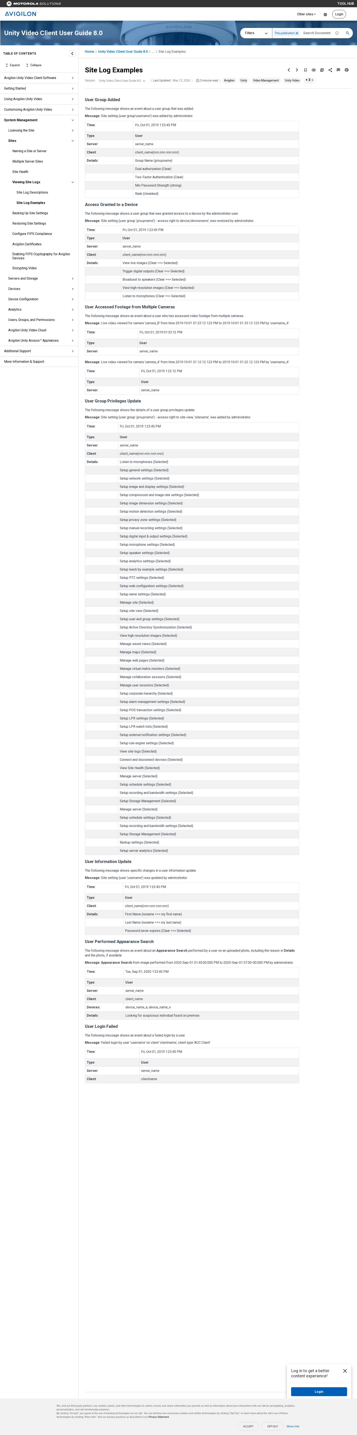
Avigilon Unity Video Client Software (30, 78)
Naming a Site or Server (29, 151)
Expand (15, 65)
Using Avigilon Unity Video (23, 99)
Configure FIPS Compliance (32, 234)
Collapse (36, 65)
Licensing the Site (21, 130)
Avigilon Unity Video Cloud (27, 330)
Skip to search (108, 5)
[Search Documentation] (348, 33)
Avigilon (229, 80)
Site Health (20, 172)
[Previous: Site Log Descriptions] (289, 70)
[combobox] (121, 81)
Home (89, 51)
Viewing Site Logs (26, 182)
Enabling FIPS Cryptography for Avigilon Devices (41, 256)
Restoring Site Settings (29, 223)
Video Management (266, 80)
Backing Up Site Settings (30, 213)
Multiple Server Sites (27, 161)
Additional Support (17, 351)
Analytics (14, 309)
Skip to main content (79, 5)
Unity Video (292, 80)
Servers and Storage (23, 278)
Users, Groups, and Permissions (31, 320)
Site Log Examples (31, 203)
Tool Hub (345, 4)
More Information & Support (24, 362)
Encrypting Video (24, 268)
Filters (249, 33)
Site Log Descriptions (32, 192)
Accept (248, 1426)
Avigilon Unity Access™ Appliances (33, 340)
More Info (293, 1426)
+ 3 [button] (308, 80)
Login (339, 14)
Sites (12, 141)
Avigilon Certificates (27, 244)
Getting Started (15, 88)
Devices (14, 289)
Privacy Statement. (159, 1417)
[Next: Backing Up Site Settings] (297, 70)
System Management (20, 120)
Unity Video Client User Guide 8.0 (123, 51)
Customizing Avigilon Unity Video (28, 109)
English (325, 14)
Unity (243, 80)
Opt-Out (272, 1426)
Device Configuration (23, 299)
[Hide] (72, 53)
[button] (297, 33)
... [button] (153, 51)
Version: (90, 80)
